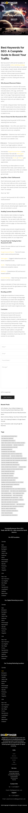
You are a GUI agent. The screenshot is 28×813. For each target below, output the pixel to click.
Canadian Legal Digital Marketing (12, 453)
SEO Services (20, 504)
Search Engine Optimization (10, 497)
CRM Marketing (14, 778)
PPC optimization (6, 495)
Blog (14, 762)
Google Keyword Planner (14, 151)
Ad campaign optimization (9, 436)
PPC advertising (6, 493)
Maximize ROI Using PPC (8, 480)
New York (4, 576)
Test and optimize (7, 513)
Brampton (4, 547)
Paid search (5, 491)
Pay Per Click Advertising (18, 491)
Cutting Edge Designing (14, 773)
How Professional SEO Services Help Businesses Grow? (13, 413)
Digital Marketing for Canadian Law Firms (14, 460)
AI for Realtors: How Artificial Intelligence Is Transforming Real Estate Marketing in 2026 (12, 409)
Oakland (3, 591)
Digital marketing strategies (10, 464)
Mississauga (4, 559)
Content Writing (14, 776)
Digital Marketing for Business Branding (14, 458)
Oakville (3, 563)
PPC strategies (17, 495)
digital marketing (16, 456)
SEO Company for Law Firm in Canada (12, 499)
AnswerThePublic (5, 278)
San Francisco (5, 578)
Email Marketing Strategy (9, 467)
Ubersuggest (20, 153)
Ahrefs (14, 158)
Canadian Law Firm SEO (8, 451)
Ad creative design (7, 438)
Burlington (4, 549)
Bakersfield (4, 593)
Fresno (3, 585)
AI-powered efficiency (8, 440)
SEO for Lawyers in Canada (10, 502)
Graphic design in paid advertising (12, 469)
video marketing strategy (9, 515)
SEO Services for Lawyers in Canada (12, 506)
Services (14, 760)
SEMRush (20, 158)
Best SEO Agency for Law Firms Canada (13, 442)
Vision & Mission (14, 758)
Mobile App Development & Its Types (12, 482)
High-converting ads (8, 471)
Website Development (14, 771)
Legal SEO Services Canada (10, 477)
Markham (3, 555)
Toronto (3, 568)
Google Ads (22, 467)
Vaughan (3, 570)
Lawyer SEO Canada (7, 475)
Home (14, 753)
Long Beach (4, 589)
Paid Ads (14, 779)
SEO (21, 497)
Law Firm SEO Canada (8, 473)
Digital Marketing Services (10, 462)
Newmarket (4, 561)
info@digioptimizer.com (15, 790)
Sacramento (4, 587)
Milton (3, 557)
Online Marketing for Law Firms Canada (13, 488)
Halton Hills (4, 553)
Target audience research (10, 510)
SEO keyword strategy (8, 504)
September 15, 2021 (18, 23)
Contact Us (14, 764)
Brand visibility (18, 445)
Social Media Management (14, 774)
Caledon (3, 551)
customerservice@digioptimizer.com (15, 799)
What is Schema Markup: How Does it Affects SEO (13, 417)
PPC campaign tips (18, 493)
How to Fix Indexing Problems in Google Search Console (13, 420)
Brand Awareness (7, 445)
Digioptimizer (14, 25)
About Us (14, 756)
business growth (7, 449)
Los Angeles (4, 581)
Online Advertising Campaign (10, 484)
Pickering (3, 566)
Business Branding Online (9, 447)
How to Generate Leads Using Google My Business (11, 424)
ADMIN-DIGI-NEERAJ (7, 23)
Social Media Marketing (9, 508)
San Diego (4, 583)
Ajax (2, 545)
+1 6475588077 (15, 787)
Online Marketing (7, 486)
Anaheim (3, 595)
